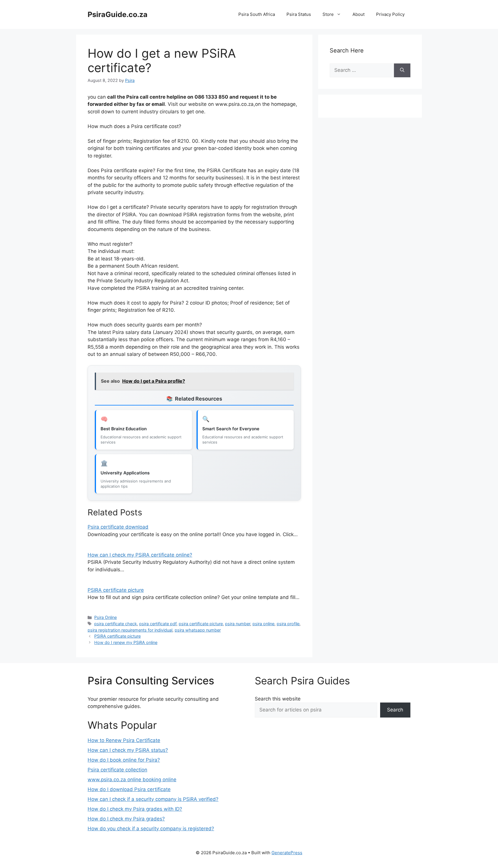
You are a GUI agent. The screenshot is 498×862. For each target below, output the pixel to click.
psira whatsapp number (198, 630)
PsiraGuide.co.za (118, 14)
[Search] (402, 70)
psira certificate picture (201, 623)
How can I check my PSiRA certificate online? (140, 555)
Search (395, 710)
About (358, 14)
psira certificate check (115, 623)
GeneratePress (286, 852)
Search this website (278, 699)
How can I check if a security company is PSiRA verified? (153, 799)
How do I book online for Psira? (124, 760)
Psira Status (298, 14)
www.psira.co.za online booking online (132, 779)
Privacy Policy (390, 14)
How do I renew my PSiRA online (125, 642)
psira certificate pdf (157, 623)
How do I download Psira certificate (129, 789)
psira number (237, 623)
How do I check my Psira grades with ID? (135, 809)
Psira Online (105, 617)
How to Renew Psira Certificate (124, 740)
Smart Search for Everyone (230, 428)
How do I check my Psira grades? (126, 819)
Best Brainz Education (124, 428)
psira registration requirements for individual (130, 630)
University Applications (125, 473)
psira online (263, 623)
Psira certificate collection (117, 770)
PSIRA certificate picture (116, 590)
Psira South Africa (256, 14)
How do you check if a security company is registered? (151, 828)
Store (328, 14)
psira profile (288, 623)
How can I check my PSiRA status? (128, 750)
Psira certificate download (118, 527)
